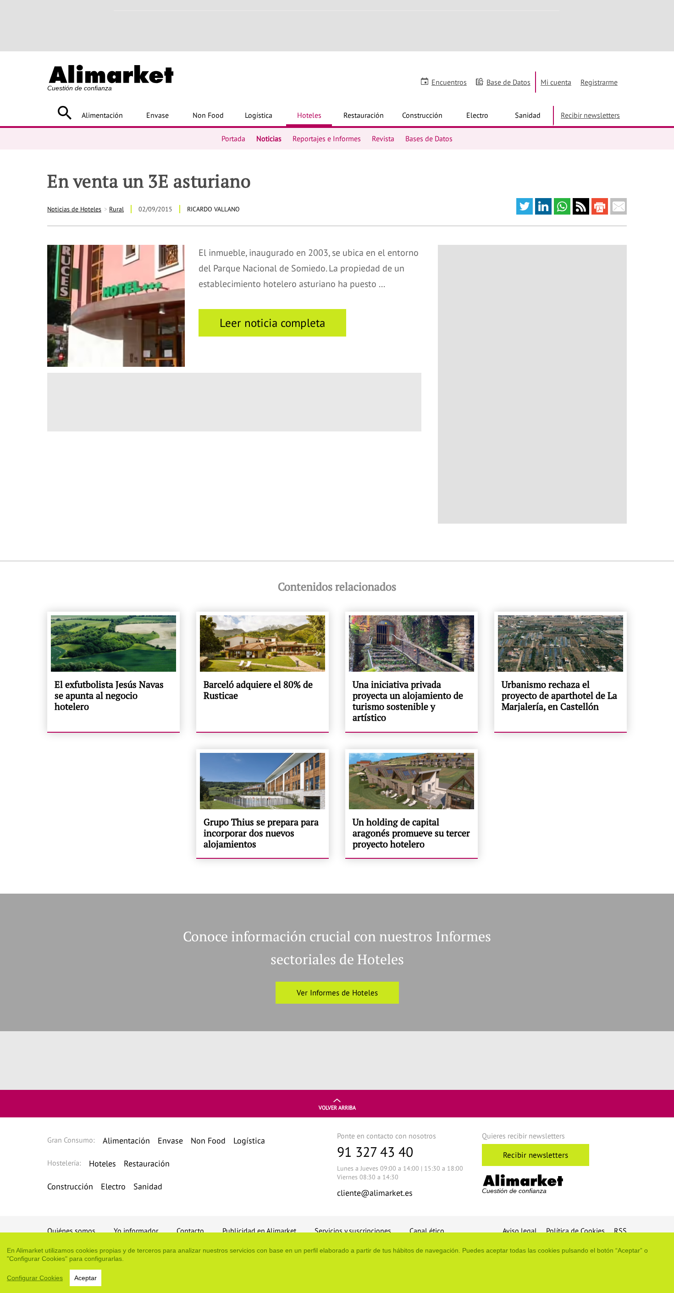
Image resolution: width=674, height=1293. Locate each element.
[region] (337, 1262)
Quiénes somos (71, 1230)
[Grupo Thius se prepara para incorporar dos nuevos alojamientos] (262, 803)
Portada (233, 138)
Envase (157, 115)
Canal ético (426, 1230)
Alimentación (102, 115)
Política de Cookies (575, 1230)
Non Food (208, 115)
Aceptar (85, 1278)
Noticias (269, 138)
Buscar (64, 112)
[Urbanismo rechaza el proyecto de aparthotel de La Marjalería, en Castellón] (560, 672)
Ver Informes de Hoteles (337, 993)
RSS (620, 1230)
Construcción (422, 115)
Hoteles (309, 115)
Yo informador (136, 1230)
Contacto (190, 1230)
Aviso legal (520, 1230)
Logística (258, 115)
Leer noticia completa (272, 322)
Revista (383, 138)
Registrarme (599, 82)
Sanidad (528, 115)
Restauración (363, 115)
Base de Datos (508, 82)
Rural (116, 209)
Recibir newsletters (590, 115)
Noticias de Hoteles (74, 209)
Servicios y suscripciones (353, 1230)
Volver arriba (337, 1107)
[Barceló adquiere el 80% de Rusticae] (262, 672)
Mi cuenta (556, 82)
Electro (477, 115)
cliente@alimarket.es (375, 1193)
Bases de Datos (429, 138)
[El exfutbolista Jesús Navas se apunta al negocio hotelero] (113, 672)
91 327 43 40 (375, 1151)
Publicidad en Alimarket (259, 1230)
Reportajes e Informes (327, 138)
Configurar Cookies (35, 1278)
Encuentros (449, 82)
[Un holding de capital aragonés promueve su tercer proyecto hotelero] (411, 803)
